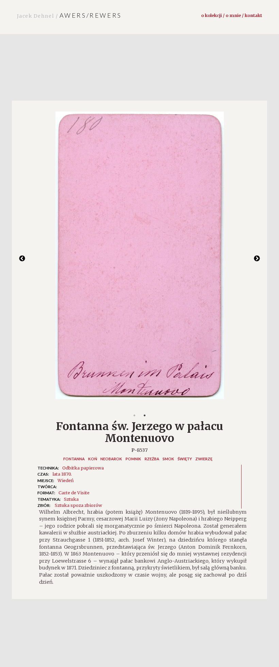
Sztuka (71, 499)
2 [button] (144, 415)
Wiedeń (65, 480)
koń (92, 459)
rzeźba (152, 459)
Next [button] (256, 258)
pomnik (133, 459)
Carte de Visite (74, 492)
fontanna (74, 459)
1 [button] (134, 415)
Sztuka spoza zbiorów (78, 505)
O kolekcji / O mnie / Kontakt (231, 15)
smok (168, 459)
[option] (139, 259)
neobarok (111, 459)
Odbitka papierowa (83, 468)
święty (185, 459)
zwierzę (203, 459)
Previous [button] (22, 258)
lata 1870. (62, 474)
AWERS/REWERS (69, 15)
